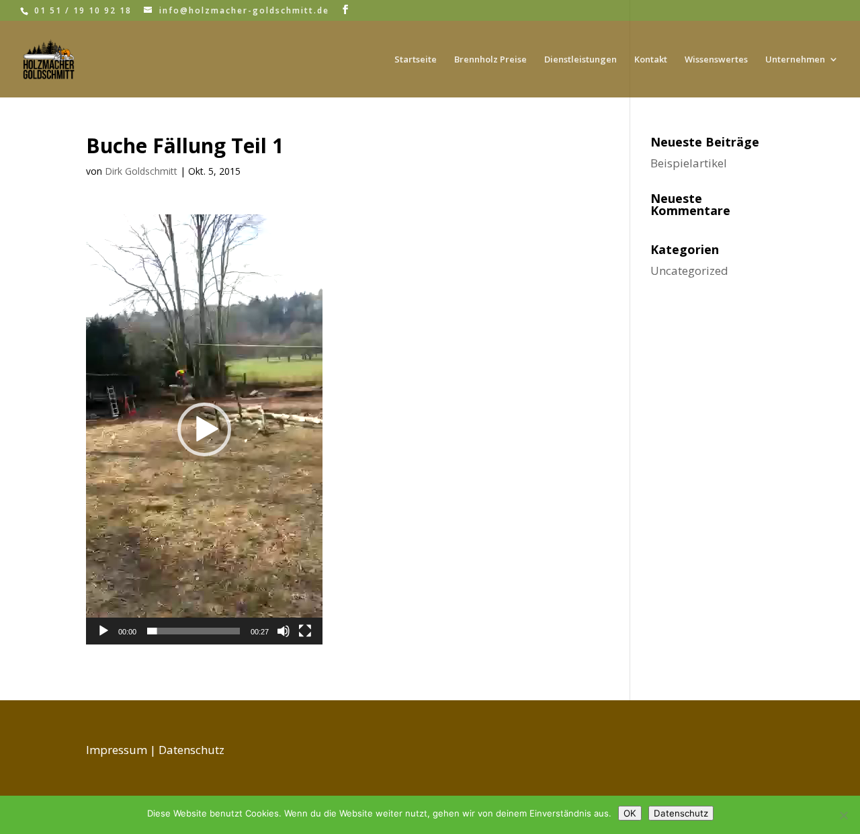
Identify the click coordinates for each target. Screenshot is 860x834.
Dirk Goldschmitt (141, 171)
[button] (204, 429)
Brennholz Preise (490, 59)
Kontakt (650, 59)
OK (630, 813)
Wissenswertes (716, 59)
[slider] (193, 631)
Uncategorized (689, 270)
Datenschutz (191, 749)
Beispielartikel (688, 163)
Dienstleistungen (580, 59)
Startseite (415, 59)
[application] (204, 429)
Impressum (116, 749)
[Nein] (843, 815)
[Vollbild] (305, 631)
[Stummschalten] (283, 631)
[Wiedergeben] (103, 631)
